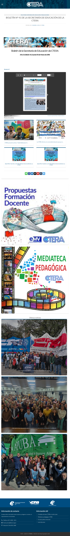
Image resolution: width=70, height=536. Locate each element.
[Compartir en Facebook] (29, 173)
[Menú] (2, 4)
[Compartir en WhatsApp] (26, 173)
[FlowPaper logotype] (8, 115)
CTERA (42, 25)
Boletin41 (7, 69)
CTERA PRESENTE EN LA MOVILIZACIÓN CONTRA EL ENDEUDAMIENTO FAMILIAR (34, 370)
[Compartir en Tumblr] (41, 173)
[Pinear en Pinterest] (38, 173)
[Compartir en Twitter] (32, 173)
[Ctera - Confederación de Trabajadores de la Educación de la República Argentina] (35, 4)
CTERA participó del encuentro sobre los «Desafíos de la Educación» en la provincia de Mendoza (34, 428)
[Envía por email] (35, 173)
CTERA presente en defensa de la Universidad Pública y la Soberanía (34, 485)
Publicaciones (45, 14)
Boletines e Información (27, 14)
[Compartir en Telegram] (43, 173)
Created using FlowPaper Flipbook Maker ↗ (56, 115)
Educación (38, 14)
